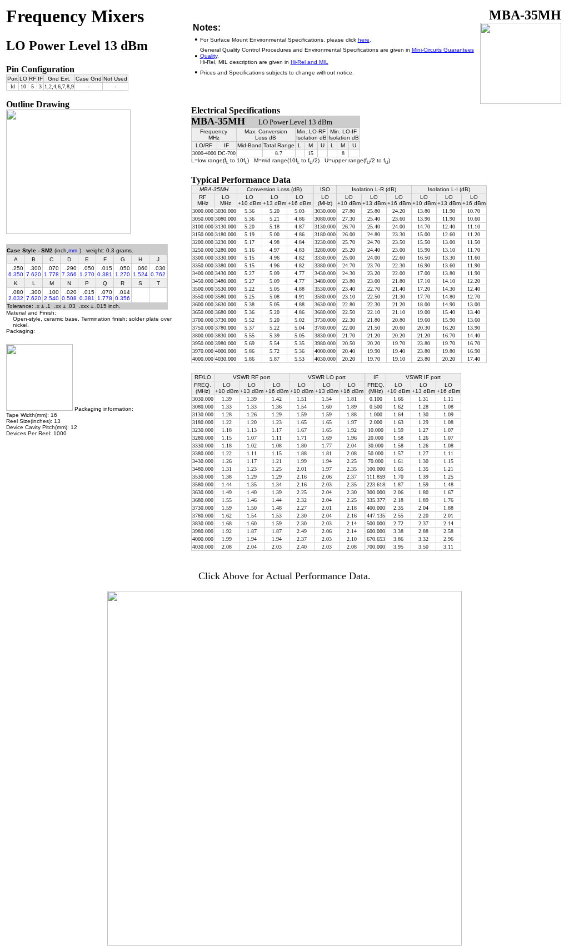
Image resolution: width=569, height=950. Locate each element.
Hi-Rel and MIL (309, 62)
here (364, 40)
